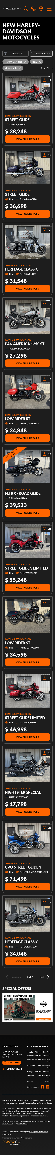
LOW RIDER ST (17, 419)
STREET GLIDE (17, 120)
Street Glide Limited (25, 718)
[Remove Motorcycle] (19, 68)
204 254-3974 (14, 1068)
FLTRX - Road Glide (22, 493)
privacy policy (7, 1124)
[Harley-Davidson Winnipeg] (11, 8)
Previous (16, 976)
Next (41, 976)
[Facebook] (42, 1087)
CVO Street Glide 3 (23, 867)
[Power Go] (27, 1142)
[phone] (33, 8)
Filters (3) (17, 53)
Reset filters (47, 68)
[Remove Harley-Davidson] (25, 62)
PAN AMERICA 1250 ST (25, 344)
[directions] (41, 8)
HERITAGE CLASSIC (21, 269)
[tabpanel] (38, 1067)
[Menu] (49, 9)
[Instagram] (47, 1087)
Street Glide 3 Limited (26, 568)
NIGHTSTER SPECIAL (23, 792)
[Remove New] (39, 62)
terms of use (22, 1124)
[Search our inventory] (26, 8)
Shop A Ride (19, 1138)
